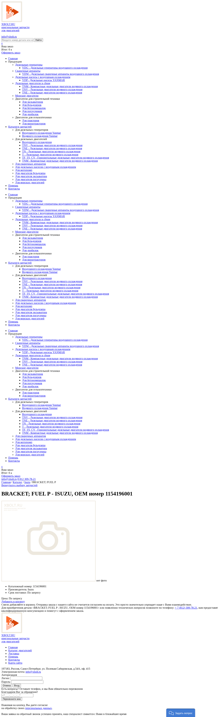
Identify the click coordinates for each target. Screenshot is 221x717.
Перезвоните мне (12, 699)
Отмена (7, 685)
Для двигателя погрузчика (30, 179)
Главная (13, 58)
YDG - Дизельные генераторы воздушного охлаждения (55, 67)
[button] (180, 713)
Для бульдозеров (31, 105)
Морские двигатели (27, 95)
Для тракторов (30, 120)
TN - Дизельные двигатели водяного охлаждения (51, 151)
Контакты (14, 188)
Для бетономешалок (34, 108)
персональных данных (38, 708)
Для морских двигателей (29, 182)
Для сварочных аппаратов (30, 163)
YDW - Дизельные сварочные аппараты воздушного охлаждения (60, 74)
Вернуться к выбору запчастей (19, 485)
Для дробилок (30, 114)
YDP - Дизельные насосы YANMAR (43, 80)
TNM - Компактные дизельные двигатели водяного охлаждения (60, 86)
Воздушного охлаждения (37, 142)
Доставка (13, 653)
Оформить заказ (10, 52)
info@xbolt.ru (9, 36)
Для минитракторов (34, 123)
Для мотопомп (23, 170)
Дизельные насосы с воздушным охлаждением (42, 77)
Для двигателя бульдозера (30, 173)
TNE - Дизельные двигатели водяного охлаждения (52, 92)
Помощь (13, 185)
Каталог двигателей (20, 650)
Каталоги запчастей (20, 126)
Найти (38, 40)
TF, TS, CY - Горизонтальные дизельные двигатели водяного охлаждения (65, 157)
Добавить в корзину (13, 601)
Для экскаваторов (32, 101)
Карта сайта (15, 662)
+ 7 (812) (186, 607)
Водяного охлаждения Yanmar (39, 136)
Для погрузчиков (32, 111)
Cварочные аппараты (27, 70)
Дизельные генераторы (28, 64)
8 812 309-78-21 (26, 479)
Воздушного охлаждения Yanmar (41, 132)
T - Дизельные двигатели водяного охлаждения (50, 154)
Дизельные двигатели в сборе (32, 83)
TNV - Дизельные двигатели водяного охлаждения (52, 89)
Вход (17, 685)
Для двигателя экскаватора (31, 176)
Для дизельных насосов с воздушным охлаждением (45, 167)
